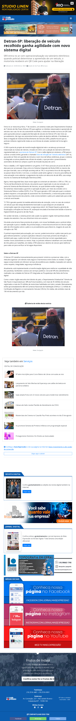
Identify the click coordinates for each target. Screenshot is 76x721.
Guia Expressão (20, 447)
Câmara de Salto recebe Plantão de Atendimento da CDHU (37, 405)
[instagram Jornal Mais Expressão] (38, 707)
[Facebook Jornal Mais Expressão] (38, 592)
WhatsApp (38, 719)
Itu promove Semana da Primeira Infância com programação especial (41, 426)
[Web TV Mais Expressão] (38, 637)
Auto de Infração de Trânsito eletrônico (51, 154)
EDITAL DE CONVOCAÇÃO (14, 366)
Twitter (58, 719)
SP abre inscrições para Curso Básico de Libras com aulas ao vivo (40, 374)
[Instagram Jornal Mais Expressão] (38, 615)
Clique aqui (26, 492)
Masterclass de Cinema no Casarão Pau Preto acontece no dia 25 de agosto (43, 415)
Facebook (18, 719)
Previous (5, 29)
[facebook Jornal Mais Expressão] (34, 707)
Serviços (45, 66)
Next (71, 29)
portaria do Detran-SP (28, 152)
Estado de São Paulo (34, 66)
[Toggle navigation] (71, 18)
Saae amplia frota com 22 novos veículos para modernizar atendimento (42, 395)
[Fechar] (72, 3)
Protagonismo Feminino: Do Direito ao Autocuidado (35, 436)
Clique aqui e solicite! (38, 454)
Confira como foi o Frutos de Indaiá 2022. (38, 679)
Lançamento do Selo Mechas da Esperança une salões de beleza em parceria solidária (41, 384)
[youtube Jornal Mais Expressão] (41, 707)
